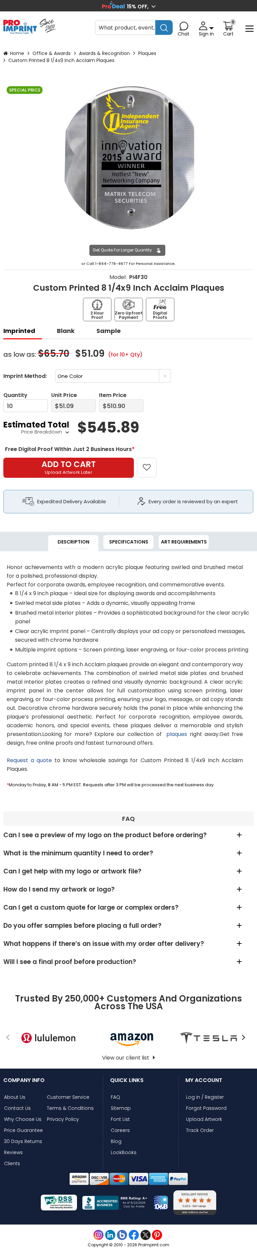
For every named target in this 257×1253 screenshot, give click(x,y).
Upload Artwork (204, 1119)
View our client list (125, 1058)
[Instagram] (98, 1235)
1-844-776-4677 (111, 263)
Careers (120, 1130)
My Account (203, 1080)
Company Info (24, 1080)
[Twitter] (145, 1235)
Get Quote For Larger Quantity (122, 250)
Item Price (112, 395)
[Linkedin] (110, 1235)
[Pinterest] (157, 1235)
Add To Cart (68, 467)
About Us (14, 1097)
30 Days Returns (23, 1141)
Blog (116, 1141)
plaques (176, 734)
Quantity (15, 395)
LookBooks (124, 1152)
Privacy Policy (63, 1119)
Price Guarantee (23, 1130)
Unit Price (64, 395)
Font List (120, 1119)
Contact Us (17, 1108)
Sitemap (121, 1108)
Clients (12, 1163)
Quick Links (127, 1080)
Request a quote (29, 760)
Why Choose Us (22, 1119)
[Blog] (122, 1235)
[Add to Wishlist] (150, 462)
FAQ (115, 1097)
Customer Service (68, 1097)
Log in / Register (205, 1097)
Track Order (200, 1130)
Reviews (13, 1152)
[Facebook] (133, 1235)
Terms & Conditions (70, 1108)
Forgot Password (206, 1108)
